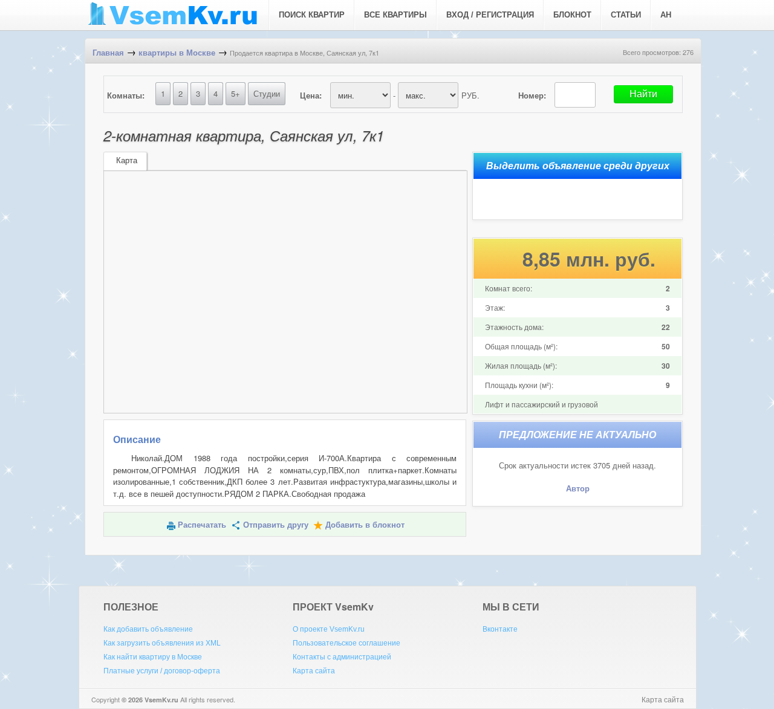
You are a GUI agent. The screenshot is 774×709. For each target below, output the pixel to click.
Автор (578, 488)
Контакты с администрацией (342, 657)
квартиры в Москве (176, 52)
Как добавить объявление (148, 629)
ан (665, 14)
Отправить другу (275, 524)
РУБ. (470, 95)
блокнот (572, 14)
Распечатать (202, 524)
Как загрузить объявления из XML (162, 643)
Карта (126, 160)
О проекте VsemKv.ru (329, 629)
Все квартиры (395, 14)
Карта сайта (314, 671)
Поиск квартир (312, 14)
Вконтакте (500, 629)
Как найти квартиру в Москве (152, 657)
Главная (108, 52)
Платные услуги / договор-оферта (161, 671)
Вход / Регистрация (490, 14)
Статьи (626, 14)
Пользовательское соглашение (346, 643)
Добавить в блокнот (365, 524)
